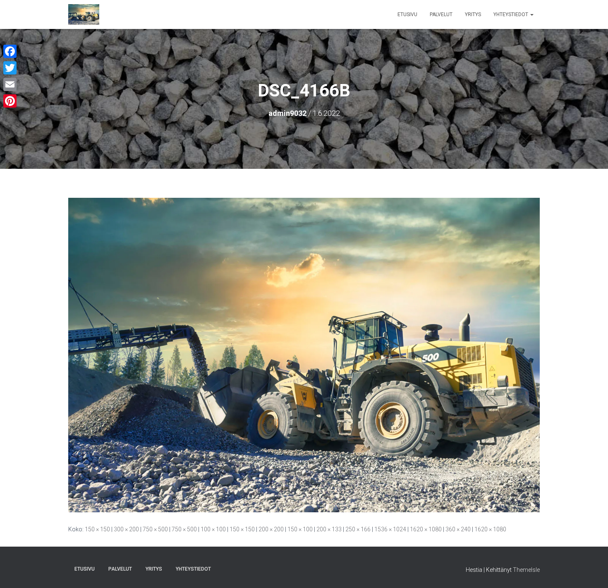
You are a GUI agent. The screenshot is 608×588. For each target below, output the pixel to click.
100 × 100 (213, 529)
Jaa (8, 117)
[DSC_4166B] (304, 354)
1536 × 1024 (390, 529)
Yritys (473, 14)
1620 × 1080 (426, 529)
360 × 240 (458, 529)
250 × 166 (358, 529)
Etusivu (407, 14)
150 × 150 (97, 529)
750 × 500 (155, 529)
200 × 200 (271, 529)
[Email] (10, 84)
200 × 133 (329, 529)
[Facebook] (10, 51)
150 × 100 (300, 529)
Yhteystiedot (511, 14)
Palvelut (441, 14)
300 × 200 (126, 529)
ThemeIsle (526, 569)
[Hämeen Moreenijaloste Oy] (83, 14)
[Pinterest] (10, 101)
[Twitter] (10, 68)
